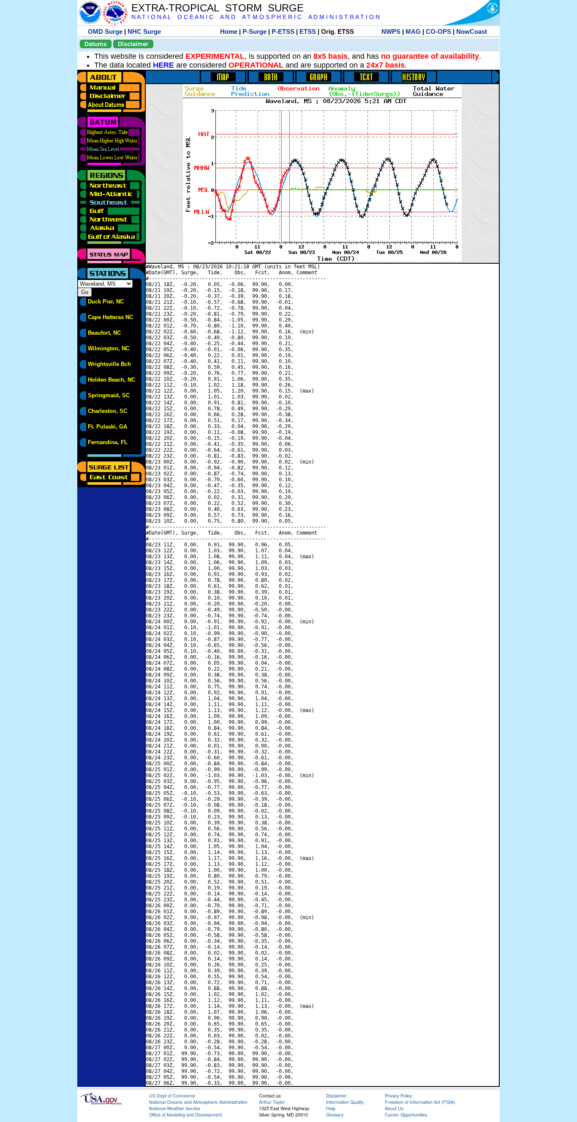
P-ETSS (283, 31)
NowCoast (471, 31)
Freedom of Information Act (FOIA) (420, 1102)
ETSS (307, 31)
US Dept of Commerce (172, 1095)
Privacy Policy (398, 1095)
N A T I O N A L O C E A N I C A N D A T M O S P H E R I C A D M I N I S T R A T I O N (255, 17)
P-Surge (254, 31)
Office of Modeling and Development (185, 1114)
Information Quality (345, 1102)
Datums (95, 43)
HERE (163, 65)
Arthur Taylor (272, 1102)
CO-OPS (438, 31)
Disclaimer (133, 43)
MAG (413, 31)
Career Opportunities (406, 1114)
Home (228, 31)
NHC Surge (144, 31)
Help (330, 1108)
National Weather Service (174, 1108)
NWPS (390, 31)
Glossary (334, 1114)
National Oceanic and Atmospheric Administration (198, 1102)
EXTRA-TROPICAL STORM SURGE (217, 8)
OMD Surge (105, 31)
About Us (394, 1108)
